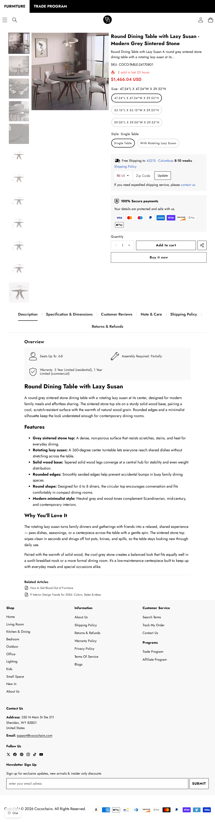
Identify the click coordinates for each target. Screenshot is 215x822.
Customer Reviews (116, 314)
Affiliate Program (155, 659)
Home (10, 616)
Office (10, 654)
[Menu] (4, 20)
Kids (9, 669)
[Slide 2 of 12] (18, 65)
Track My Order (153, 625)
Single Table (123, 143)
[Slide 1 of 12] (18, 43)
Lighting (11, 661)
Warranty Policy (86, 640)
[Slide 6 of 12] (18, 156)
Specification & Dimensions (69, 314)
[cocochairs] (107, 20)
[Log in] (200, 20)
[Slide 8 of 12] (18, 201)
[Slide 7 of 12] (18, 179)
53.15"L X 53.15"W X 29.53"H (136, 110)
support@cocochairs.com (34, 735)
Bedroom (12, 639)
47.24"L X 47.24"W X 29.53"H (136, 98)
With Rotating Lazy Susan (158, 143)
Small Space (15, 676)
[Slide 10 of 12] (18, 247)
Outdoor (12, 646)
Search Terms (152, 617)
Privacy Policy (84, 648)
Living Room (15, 624)
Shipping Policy (183, 314)
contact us (188, 184)
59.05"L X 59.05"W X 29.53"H (136, 122)
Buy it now (159, 257)
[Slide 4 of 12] (18, 111)
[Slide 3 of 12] (18, 88)
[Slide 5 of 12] (18, 133)
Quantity (117, 236)
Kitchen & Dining (18, 631)
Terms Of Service (86, 656)
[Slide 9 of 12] (18, 224)
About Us (12, 691)
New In (11, 683)
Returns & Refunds (107, 326)
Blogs (78, 664)
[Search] (14, 20)
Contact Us (150, 632)
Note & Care (151, 314)
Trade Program (153, 651)
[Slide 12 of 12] (18, 292)
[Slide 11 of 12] (18, 269)
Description (28, 314)
